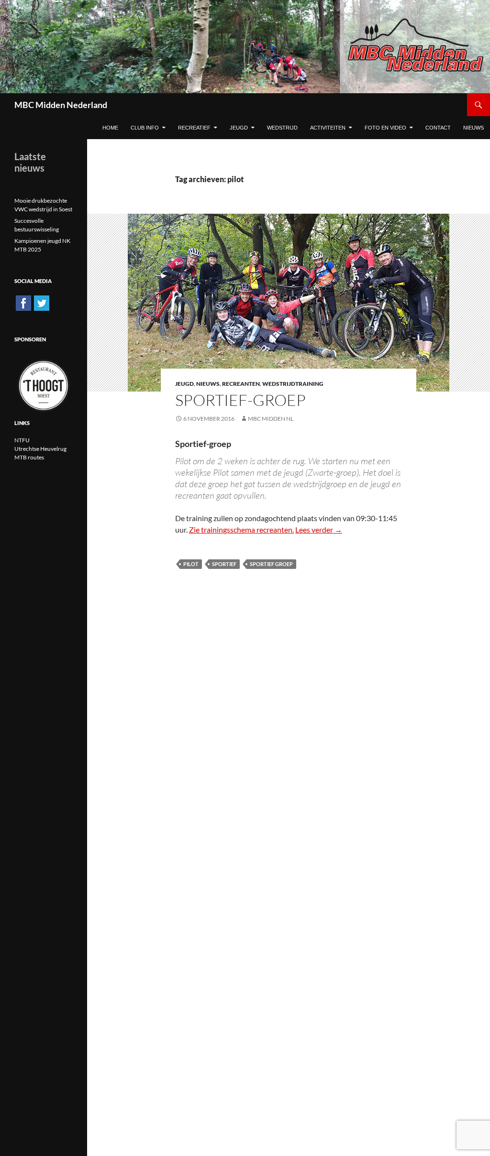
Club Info (145, 128)
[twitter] (42, 302)
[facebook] (23, 302)
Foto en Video (385, 128)
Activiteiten (327, 128)
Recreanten (241, 383)
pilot (191, 564)
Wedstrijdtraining (292, 383)
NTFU (22, 440)
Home (110, 128)
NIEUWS (473, 128)
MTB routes (29, 457)
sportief (224, 564)
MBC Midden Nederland (60, 104)
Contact (438, 128)
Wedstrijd (282, 128)
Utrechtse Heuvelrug (40, 448)
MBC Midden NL (270, 418)
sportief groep (271, 564)
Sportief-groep (240, 400)
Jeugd (239, 128)
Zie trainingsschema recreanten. (241, 529)
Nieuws (208, 383)
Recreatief (194, 128)
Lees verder (318, 529)
